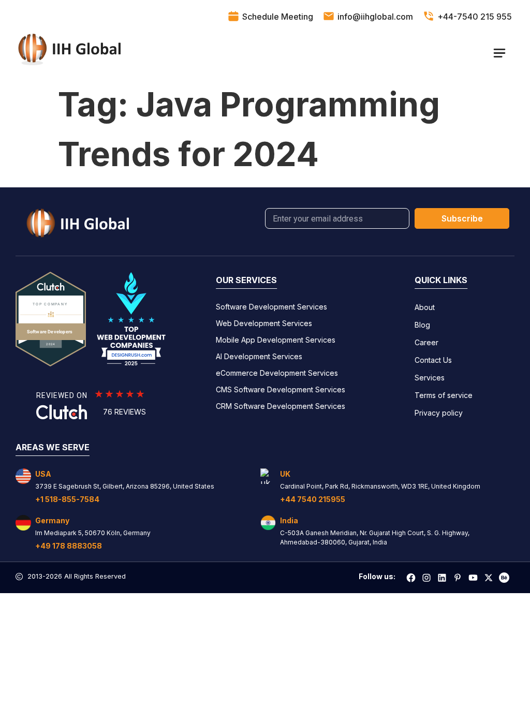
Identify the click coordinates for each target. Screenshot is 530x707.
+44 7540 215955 (312, 499)
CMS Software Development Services (280, 389)
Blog (422, 324)
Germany (52, 520)
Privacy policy (439, 412)
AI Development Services (259, 356)
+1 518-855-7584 (67, 499)
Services (430, 377)
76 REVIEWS (124, 411)
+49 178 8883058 (68, 545)
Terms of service (444, 395)
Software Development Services (271, 306)
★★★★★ (120, 394)
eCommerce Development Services (277, 373)
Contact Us (433, 360)
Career (426, 342)
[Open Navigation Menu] (499, 52)
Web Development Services (264, 323)
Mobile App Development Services (275, 339)
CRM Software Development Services (280, 406)
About (425, 307)
